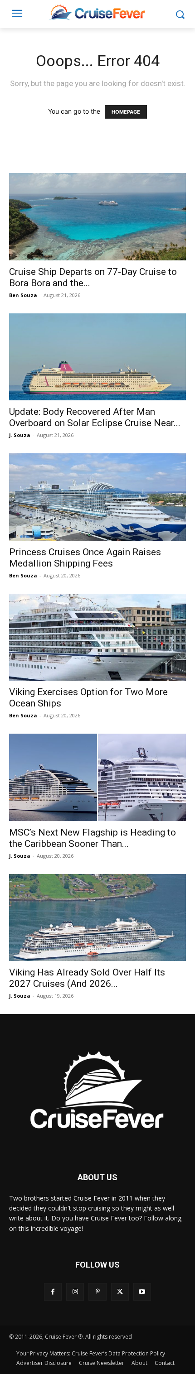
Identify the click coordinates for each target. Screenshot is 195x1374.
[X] (120, 1292)
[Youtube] (142, 1292)
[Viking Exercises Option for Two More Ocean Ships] (97, 637)
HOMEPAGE (126, 112)
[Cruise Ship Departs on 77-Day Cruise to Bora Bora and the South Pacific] (97, 216)
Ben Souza (23, 295)
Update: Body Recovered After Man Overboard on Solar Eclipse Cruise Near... (94, 417)
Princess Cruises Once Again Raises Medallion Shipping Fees (85, 558)
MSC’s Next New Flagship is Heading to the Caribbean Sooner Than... (92, 838)
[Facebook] (53, 1292)
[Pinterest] (97, 1292)
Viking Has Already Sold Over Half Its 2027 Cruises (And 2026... (87, 978)
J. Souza (19, 435)
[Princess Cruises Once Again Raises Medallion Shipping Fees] (97, 497)
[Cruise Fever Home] (97, 12)
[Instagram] (75, 1292)
